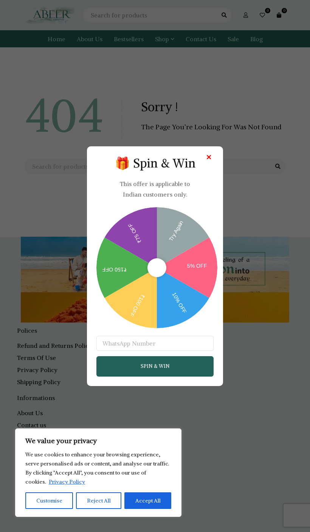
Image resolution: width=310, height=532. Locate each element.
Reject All (99, 500)
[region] (98, 472)
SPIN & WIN (155, 366)
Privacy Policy (67, 481)
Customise (49, 500)
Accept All (148, 500)
